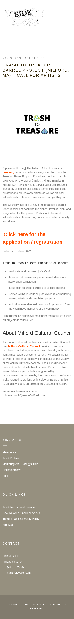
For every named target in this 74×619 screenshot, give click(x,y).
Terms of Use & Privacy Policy (21, 518)
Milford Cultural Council (24, 346)
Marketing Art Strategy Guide (20, 464)
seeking (9, 172)
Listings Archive (12, 469)
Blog (5, 475)
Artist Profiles (11, 458)
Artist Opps (35, 58)
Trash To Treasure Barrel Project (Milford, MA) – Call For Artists (36, 70)
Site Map (8, 524)
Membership (10, 452)
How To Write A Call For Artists (21, 513)
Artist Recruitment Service (19, 507)
